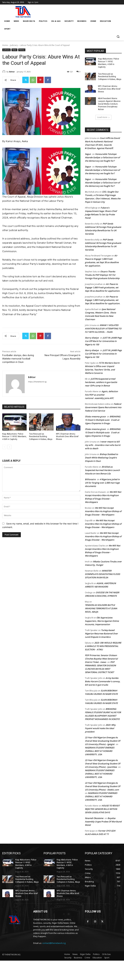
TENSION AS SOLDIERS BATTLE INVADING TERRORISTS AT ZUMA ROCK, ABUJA (101, 608)
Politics (21, 50)
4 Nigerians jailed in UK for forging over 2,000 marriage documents (102, 483)
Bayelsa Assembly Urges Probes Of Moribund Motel (103, 821)
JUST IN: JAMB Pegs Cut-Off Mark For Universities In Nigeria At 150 (103, 341)
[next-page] (9, 447)
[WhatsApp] (33, 80)
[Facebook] (48, 80)
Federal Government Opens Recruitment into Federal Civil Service (103, 407)
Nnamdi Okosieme (94, 818)
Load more (102, 117)
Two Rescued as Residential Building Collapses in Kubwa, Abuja (40, 437)
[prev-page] (4, 447)
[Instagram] (95, 921)
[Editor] (4, 71)
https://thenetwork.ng (37, 382)
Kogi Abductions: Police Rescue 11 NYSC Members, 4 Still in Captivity (14, 437)
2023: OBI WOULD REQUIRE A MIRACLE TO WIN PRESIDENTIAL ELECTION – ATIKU (103, 646)
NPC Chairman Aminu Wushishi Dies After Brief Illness (67, 437)
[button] (118, 36)
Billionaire (90, 479)
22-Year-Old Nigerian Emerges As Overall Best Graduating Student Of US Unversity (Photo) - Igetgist (102, 741)
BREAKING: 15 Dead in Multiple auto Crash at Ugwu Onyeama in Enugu (103, 420)
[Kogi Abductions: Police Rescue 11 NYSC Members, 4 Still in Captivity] (14, 422)
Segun (88, 154)
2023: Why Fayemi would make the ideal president (100, 728)
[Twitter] (25, 80)
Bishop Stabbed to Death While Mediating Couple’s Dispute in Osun (101, 457)
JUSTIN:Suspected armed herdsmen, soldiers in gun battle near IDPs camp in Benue (101, 382)
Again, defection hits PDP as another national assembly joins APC (101, 395)
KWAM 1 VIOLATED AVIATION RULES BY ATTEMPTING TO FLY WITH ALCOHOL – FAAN (103, 328)
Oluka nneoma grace (95, 416)
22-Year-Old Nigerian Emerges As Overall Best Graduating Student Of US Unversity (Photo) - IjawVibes (102, 763)
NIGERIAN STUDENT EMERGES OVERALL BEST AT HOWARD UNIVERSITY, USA (99, 751)
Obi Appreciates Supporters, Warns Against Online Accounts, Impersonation (102, 621)
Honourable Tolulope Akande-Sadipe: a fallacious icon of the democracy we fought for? (102, 157)
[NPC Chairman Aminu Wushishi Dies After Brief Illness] (68, 422)
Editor (12, 71)
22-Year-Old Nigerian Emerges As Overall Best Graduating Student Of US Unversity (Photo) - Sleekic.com (102, 786)
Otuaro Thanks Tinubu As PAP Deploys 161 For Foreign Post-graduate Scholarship (102, 275)
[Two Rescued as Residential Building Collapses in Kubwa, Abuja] (41, 422)
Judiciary (14, 45)
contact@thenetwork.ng (54, 943)
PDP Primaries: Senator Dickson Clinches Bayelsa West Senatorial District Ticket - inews (101, 659)
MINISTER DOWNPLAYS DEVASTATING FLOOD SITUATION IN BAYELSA (102, 574)
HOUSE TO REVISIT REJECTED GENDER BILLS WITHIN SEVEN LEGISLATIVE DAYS (102, 809)
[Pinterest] (40, 80)
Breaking (60, 429)
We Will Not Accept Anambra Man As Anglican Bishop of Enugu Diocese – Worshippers (103, 511)
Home (5, 45)
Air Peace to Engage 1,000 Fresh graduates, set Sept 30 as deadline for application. (103, 287)
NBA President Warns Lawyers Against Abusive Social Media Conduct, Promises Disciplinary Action (109, 103)
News (14, 50)
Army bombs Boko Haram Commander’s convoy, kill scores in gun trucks (102, 681)
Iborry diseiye (92, 337)
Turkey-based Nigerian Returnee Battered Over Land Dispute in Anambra (101, 633)
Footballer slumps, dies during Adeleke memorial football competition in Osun (18, 358)
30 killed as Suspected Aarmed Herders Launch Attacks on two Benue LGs (102, 470)
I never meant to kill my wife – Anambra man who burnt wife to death (102, 445)
